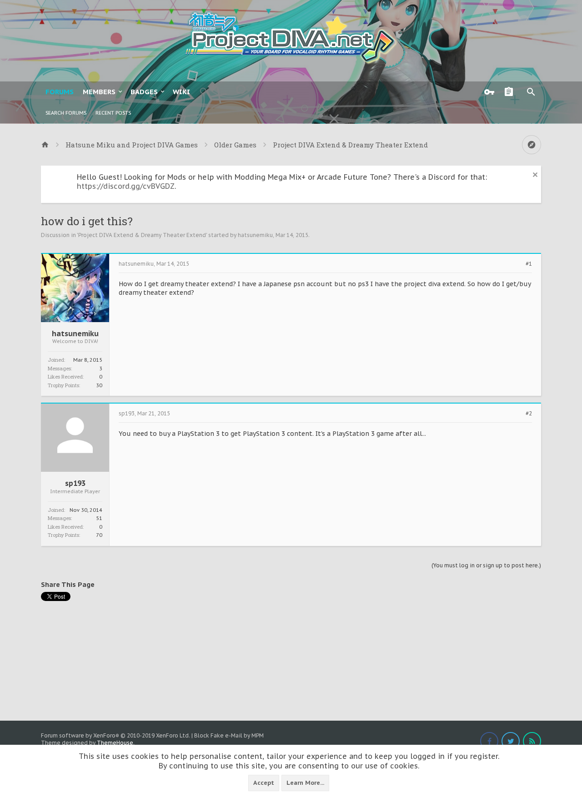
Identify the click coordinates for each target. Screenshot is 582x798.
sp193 (75, 483)
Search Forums (65, 113)
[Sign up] (511, 91)
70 (99, 535)
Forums (59, 91)
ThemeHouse (115, 742)
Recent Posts (113, 113)
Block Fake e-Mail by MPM (229, 735)
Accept (263, 783)
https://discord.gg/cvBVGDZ (126, 186)
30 (99, 385)
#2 (529, 413)
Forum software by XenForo (115, 735)
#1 (529, 264)
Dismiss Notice (535, 174)
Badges (144, 91)
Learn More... (305, 783)
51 (99, 518)
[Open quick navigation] (531, 144)
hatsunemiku (255, 235)
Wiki (181, 91)
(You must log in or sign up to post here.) (486, 565)
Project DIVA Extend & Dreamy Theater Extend (142, 235)
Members (99, 91)
